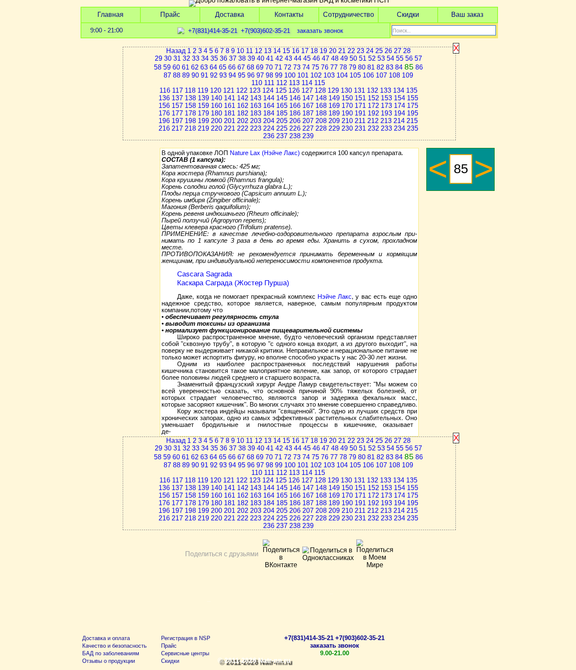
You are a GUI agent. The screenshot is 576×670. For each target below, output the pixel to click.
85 (409, 66)
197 (177, 120)
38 (242, 58)
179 (203, 113)
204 (269, 120)
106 (368, 75)
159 (203, 105)
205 (282, 120)
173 (386, 105)
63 (204, 67)
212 (373, 120)
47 (325, 58)
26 (388, 50)
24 (370, 50)
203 (255, 120)
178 (190, 113)
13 (268, 50)
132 (372, 90)
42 (279, 58)
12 (258, 50)
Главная (110, 14)
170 (347, 105)
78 (343, 67)
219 (203, 128)
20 (332, 50)
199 (203, 120)
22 (351, 50)
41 (270, 58)
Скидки (408, 14)
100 (290, 75)
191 (360, 113)
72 (287, 67)
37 (233, 58)
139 (203, 98)
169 (334, 105)
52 (372, 58)
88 (176, 75)
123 (255, 90)
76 (324, 67)
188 (321, 113)
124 (268, 90)
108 (394, 75)
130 (346, 90)
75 (315, 67)
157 (177, 105)
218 (190, 128)
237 (282, 135)
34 (205, 58)
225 (282, 128)
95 (241, 75)
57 (418, 58)
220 (216, 128)
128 (320, 90)
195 (412, 113)
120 (215, 90)
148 (321, 98)
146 (295, 98)
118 (190, 90)
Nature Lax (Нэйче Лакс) (265, 153)
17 (305, 50)
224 (269, 128)
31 (177, 58)
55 (400, 58)
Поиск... (402, 31)
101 (303, 75)
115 (319, 82)
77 (334, 67)
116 (164, 90)
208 (321, 120)
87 (167, 75)
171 (360, 105)
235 (412, 128)
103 (329, 75)
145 (282, 98)
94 (232, 75)
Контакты (289, 14)
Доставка (229, 14)
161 (229, 105)
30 (168, 58)
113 (294, 82)
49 (344, 58)
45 (307, 58)
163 (255, 105)
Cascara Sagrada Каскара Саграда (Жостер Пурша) (233, 278)
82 (380, 67)
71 (278, 67)
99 (279, 75)
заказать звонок (320, 30)
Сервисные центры (185, 653)
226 (295, 128)
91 (204, 75)
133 (385, 90)
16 (295, 50)
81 (371, 67)
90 (195, 75)
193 (386, 113)
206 (295, 120)
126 (294, 90)
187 (308, 113)
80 (362, 67)
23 (360, 50)
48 (335, 58)
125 (281, 90)
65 (222, 67)
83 (389, 67)
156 (164, 105)
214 (399, 120)
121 (228, 90)
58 (157, 67)
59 (167, 67)
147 (308, 98)
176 (164, 113)
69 (260, 67)
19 (323, 50)
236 (269, 135)
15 (286, 50)
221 (229, 128)
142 (242, 98)
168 (321, 105)
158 (190, 105)
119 (202, 90)
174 (399, 105)
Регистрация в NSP (185, 638)
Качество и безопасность (114, 646)
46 (316, 58)
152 (373, 98)
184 (269, 113)
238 (295, 135)
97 (260, 75)
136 (164, 98)
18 (314, 50)
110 (256, 82)
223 (255, 128)
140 (216, 98)
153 (386, 98)
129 (333, 90)
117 (177, 90)
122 (242, 90)
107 (381, 75)
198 (190, 120)
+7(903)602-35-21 (265, 30)
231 (360, 128)
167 (308, 105)
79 (352, 67)
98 (269, 75)
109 (407, 75)
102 (316, 75)
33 (195, 58)
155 (412, 98)
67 (241, 67)
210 (347, 120)
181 (229, 113)
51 (362, 58)
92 (214, 75)
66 (232, 67)
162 (242, 105)
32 (186, 58)
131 (359, 90)
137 (177, 98)
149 (334, 98)
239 (308, 135)
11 (249, 50)
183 (255, 113)
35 (214, 58)
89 (186, 75)
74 (306, 67)
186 (295, 113)
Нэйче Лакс (335, 296)
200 (216, 120)
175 (412, 105)
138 (190, 98)
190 (347, 113)
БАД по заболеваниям (110, 653)
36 (223, 58)
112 (281, 82)
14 (277, 50)
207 (308, 120)
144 (269, 98)
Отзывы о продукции (108, 661)
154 (399, 98)
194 (399, 113)
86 (419, 67)
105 (355, 75)
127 (307, 90)
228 (321, 128)
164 (269, 105)
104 (342, 75)
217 (177, 128)
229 (334, 128)
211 (360, 120)
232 (373, 128)
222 (242, 128)
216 (164, 128)
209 (334, 120)
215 (412, 120)
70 (269, 67)
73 (297, 67)
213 (386, 120)
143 (255, 98)
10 (240, 50)
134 (398, 90)
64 (213, 67)
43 (288, 58)
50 (353, 58)
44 (297, 58)
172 (373, 105)
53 (381, 58)
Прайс (170, 14)
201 (229, 120)
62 (195, 67)
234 (399, 128)
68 (250, 67)
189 (334, 113)
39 (251, 58)
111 (269, 82)
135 (411, 90)
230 (347, 128)
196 (164, 120)
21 (342, 50)
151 (360, 98)
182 (242, 113)
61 (185, 67)
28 (407, 50)
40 (260, 58)
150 (347, 98)
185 (282, 113)
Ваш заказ (467, 14)
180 (216, 113)
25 (379, 50)
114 (306, 82)
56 (409, 58)
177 (177, 113)
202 (242, 120)
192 (373, 113)
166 (295, 105)
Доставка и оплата (106, 638)
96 (251, 75)
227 (308, 128)
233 (386, 128)
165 (282, 105)
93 (223, 75)
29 (158, 58)
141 (229, 98)
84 (399, 67)
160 (216, 105)
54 (390, 58)
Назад (176, 50)
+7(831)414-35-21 (212, 30)
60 (176, 67)
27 (397, 50)
